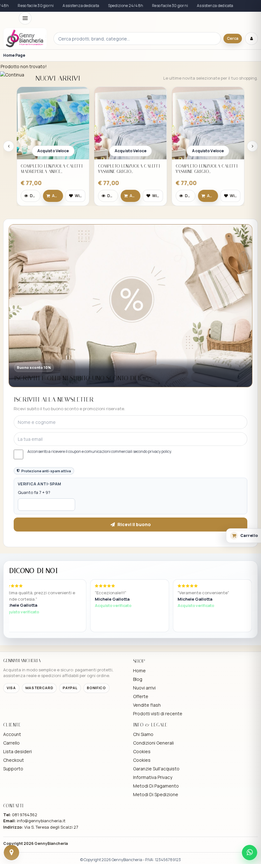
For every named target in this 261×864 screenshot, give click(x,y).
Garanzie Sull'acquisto (156, 769)
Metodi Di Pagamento (156, 786)
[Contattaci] (11, 852)
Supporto (13, 769)
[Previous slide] (8, 146)
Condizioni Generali (153, 743)
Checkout (13, 760)
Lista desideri (17, 751)
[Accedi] (251, 38)
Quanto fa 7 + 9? (34, 492)
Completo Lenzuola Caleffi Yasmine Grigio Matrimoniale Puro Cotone (129, 169)
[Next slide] (252, 146)
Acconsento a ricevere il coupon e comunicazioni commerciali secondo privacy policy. (99, 451)
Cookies (142, 751)
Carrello (11, 743)
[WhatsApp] (249, 852)
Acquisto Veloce (53, 151)
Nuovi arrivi (144, 688)
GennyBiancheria (51, 843)
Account (12, 734)
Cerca (232, 38)
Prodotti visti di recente (157, 713)
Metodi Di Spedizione (155, 794)
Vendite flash (147, 705)
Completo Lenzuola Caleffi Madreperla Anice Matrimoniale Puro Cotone (52, 169)
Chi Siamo (143, 734)
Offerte (140, 696)
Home (139, 671)
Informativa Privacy (152, 777)
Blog (137, 679)
